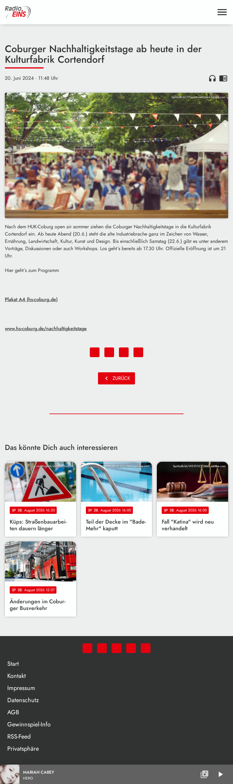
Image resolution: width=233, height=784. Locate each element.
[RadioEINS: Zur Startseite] (109, 12)
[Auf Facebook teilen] (95, 352)
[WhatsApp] (87, 648)
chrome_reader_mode (223, 78)
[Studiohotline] (145, 648)
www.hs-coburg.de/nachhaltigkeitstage (46, 328)
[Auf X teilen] (109, 352)
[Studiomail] (131, 648)
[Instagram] (116, 648)
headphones (212, 78)
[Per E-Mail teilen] (138, 352)
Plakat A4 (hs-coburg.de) (31, 299)
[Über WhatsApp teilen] (124, 352)
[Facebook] (102, 648)
